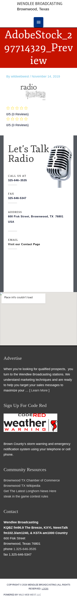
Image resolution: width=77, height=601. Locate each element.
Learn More (39, 390)
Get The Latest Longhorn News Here (30, 491)
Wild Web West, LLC (30, 595)
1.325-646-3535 (24, 549)
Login (45, 588)
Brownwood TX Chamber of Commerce (32, 480)
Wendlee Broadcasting (39, 3)
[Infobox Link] (38, 181)
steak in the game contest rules (26, 496)
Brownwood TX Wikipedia (22, 485)
